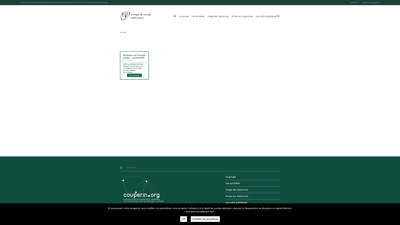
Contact (353, 2)
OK (183, 219)
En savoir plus (134, 75)
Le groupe (184, 16)
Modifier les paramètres (205, 219)
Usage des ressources (218, 16)
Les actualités (198, 16)
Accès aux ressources (242, 16)
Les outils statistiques (266, 16)
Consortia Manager (369, 2)
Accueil (123, 32)
